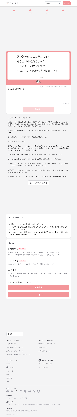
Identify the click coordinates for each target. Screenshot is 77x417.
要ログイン (22, 249)
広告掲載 (34, 411)
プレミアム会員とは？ (45, 364)
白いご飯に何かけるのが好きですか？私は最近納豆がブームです (28, 137)
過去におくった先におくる (46, 343)
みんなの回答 (46, 86)
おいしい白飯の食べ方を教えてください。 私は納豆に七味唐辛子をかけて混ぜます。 (35, 159)
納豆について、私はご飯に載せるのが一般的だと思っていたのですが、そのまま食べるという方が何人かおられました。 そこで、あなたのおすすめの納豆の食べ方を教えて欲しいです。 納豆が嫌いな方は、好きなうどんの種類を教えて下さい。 (38, 124)
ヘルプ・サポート (24, 398)
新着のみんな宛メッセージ (14, 347)
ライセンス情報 (56, 404)
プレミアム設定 (43, 367)
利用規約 (24, 404)
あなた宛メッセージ (12, 343)
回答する (38, 109)
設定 (7, 374)
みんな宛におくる (44, 351)
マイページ (9, 371)
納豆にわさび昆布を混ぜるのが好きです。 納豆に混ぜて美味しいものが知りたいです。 (35, 154)
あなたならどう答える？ (17, 89)
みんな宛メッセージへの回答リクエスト (19, 354)
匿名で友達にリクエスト (61, 86)
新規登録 (38, 287)
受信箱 (8, 364)
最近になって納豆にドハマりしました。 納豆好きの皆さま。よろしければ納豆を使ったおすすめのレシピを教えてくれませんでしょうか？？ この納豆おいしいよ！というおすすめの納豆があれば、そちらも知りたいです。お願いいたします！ (38, 148)
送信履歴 (11, 367)
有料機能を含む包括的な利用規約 (39, 404)
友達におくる (42, 347)
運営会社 (9, 411)
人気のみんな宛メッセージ (14, 351)
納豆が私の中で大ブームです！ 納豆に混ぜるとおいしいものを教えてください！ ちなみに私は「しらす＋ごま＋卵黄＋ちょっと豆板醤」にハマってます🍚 (38, 164)
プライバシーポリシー (13, 404)
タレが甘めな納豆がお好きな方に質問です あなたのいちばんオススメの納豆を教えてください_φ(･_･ (37, 131)
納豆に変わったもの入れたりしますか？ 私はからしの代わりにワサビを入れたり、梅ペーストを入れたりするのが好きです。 (38, 171)
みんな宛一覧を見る (38, 182)
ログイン (66, 3)
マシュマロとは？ (12, 398)
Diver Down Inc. (13, 414)
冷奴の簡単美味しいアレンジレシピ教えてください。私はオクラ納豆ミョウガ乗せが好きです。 (38, 176)
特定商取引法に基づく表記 (21, 411)
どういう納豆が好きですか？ (17, 141)
